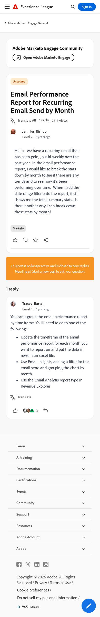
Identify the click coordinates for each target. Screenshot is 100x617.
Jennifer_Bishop (34, 131)
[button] (27, 120)
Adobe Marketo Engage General (28, 23)
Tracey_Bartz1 (33, 303)
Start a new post (43, 271)
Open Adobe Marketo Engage (46, 57)
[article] (50, 358)
